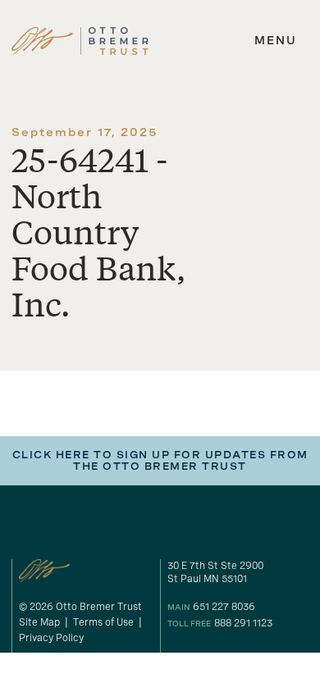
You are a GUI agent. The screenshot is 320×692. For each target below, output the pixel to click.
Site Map (39, 622)
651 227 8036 (224, 606)
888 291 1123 (243, 623)
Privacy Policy (51, 638)
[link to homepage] (80, 41)
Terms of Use (103, 622)
